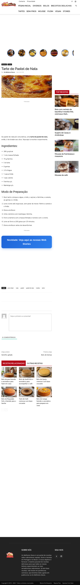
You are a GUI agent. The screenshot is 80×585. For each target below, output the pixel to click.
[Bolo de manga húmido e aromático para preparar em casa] (44, 392)
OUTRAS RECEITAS (34, 363)
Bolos (46, 6)
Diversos (37, 6)
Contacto (22, 1)
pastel (22, 288)
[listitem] (10, 53)
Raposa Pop (57, 583)
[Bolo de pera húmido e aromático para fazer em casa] (9, 372)
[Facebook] (72, 1)
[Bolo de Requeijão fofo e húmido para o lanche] (9, 392)
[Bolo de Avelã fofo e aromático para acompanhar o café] (26, 372)
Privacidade (31, 1)
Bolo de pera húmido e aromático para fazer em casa (8, 381)
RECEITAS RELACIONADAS (13, 363)
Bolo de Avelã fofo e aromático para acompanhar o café (26, 381)
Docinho (57, 129)
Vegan (58, 11)
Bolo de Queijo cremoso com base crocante (43, 381)
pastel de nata (30, 288)
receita (38, 288)
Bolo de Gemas (46, 355)
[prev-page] (2, 409)
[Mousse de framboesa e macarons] (67, 145)
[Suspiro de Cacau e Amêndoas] (67, 124)
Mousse (42, 11)
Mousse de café (61, 175)
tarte (43, 288)
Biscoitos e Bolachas (61, 6)
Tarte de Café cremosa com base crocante (25, 401)
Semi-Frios (31, 11)
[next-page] (6, 409)
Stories (66, 11)
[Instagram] (75, 1)
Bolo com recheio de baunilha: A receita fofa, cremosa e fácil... (64, 111)
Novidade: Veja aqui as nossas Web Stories (26, 242)
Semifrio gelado (6, 355)
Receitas (4, 64)
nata (17, 288)
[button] (76, 6)
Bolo (56, 106)
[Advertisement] (40, 30)
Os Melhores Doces (9, 72)
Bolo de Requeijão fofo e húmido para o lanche (8, 401)
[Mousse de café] (67, 167)
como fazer (11, 288)
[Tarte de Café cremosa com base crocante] (26, 392)
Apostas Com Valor (68, 583)
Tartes (21, 11)
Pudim (50, 11)
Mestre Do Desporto (46, 583)
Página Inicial (24, 6)
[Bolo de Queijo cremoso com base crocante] (44, 372)
